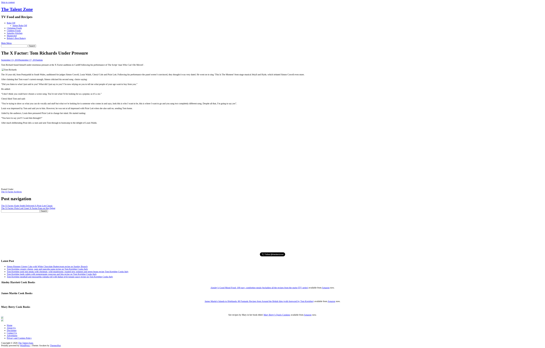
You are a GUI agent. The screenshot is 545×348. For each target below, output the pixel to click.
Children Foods (14, 30)
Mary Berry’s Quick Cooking (277, 315)
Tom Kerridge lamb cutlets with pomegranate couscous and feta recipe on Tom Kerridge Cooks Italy (52, 274)
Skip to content (8, 2)
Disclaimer (11, 330)
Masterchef (12, 36)
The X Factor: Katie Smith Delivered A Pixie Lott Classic (27, 205)
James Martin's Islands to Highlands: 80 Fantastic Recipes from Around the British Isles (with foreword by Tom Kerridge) (259, 301)
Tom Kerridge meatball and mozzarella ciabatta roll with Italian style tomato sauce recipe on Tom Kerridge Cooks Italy (60, 277)
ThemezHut (55, 345)
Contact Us (12, 333)
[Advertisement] (86, 232)
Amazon (326, 287)
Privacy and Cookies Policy (19, 338)
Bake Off (11, 23)
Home (9, 325)
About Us (11, 328)
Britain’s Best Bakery (16, 38)
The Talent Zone (17, 9)
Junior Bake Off (19, 25)
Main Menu (6, 43)
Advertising (12, 335)
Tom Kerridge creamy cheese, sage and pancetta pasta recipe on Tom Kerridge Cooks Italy (47, 269)
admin (40, 60)
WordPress (25, 345)
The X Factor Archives (11, 192)
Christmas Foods (14, 28)
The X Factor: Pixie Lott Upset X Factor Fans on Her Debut (28, 208)
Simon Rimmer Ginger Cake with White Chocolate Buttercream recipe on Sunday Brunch (47, 266)
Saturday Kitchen (14, 33)
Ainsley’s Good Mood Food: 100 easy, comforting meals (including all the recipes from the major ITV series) (259, 287)
